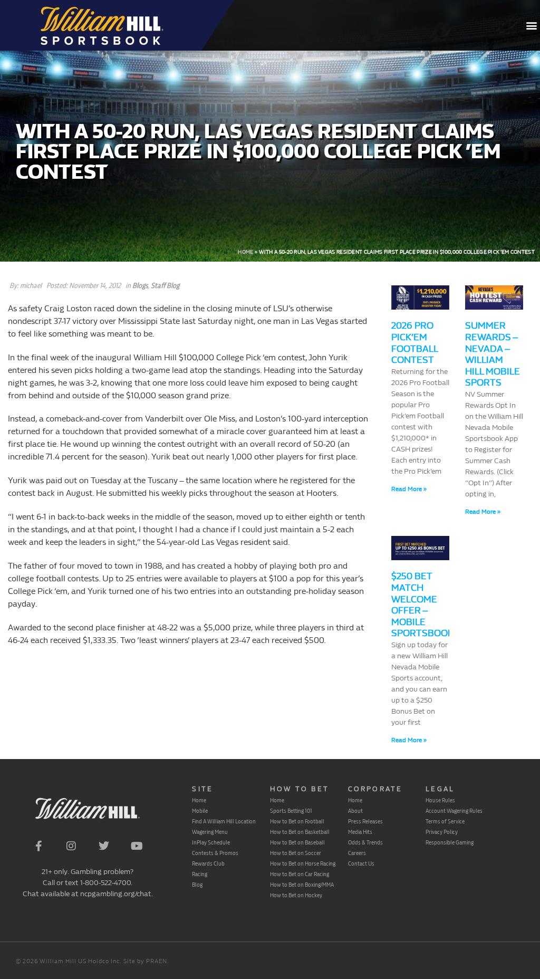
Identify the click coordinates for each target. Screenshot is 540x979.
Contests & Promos (215, 853)
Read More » (409, 489)
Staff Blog (165, 285)
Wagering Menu (210, 832)
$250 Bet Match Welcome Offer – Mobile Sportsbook (422, 605)
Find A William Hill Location (224, 821)
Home (245, 252)
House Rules (440, 800)
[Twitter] (103, 846)
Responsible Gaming (450, 842)
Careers (357, 853)
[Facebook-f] (38, 846)
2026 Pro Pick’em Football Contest (414, 343)
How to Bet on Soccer (295, 853)
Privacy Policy (442, 832)
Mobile (200, 810)
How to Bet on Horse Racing (302, 863)
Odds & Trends (365, 842)
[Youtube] (136, 846)
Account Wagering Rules (454, 810)
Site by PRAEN (145, 961)
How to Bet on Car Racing (299, 874)
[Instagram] (71, 846)
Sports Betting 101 (291, 810)
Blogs (140, 285)
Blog (197, 884)
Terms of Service (445, 821)
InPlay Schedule (211, 842)
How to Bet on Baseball (297, 842)
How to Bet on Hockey (296, 895)
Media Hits (360, 832)
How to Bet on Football (297, 821)
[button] (531, 25)
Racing (199, 874)
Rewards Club (208, 863)
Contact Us (361, 863)
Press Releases (365, 821)
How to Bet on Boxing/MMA (302, 884)
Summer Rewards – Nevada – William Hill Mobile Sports (492, 354)
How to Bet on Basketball (300, 832)
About (355, 810)
